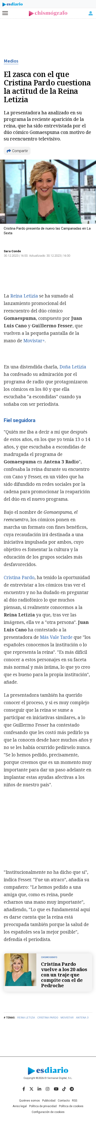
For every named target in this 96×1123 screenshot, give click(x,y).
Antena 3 (82, 1017)
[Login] (90, 13)
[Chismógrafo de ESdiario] (48, 13)
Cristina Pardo (47, 1017)
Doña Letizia (72, 367)
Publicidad (48, 1100)
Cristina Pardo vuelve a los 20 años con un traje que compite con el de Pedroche (64, 975)
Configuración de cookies (48, 1112)
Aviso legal (20, 1106)
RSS (74, 1100)
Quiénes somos (29, 1100)
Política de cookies (71, 1106)
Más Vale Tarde (56, 637)
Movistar (67, 1017)
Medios (11, 61)
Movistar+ (34, 341)
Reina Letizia (26, 1017)
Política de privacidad (43, 1106)
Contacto (64, 1100)
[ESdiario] (12, 5)
